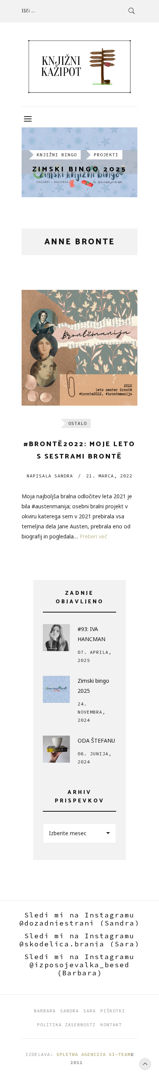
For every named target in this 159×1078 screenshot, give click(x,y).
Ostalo (77, 423)
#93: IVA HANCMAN (91, 634)
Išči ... (28, 10)
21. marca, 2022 (109, 476)
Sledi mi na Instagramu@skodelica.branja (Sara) (79, 939)
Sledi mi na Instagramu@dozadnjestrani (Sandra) (79, 918)
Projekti (106, 154)
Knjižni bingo (57, 154)
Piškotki (112, 1011)
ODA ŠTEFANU (96, 740)
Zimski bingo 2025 (79, 169)
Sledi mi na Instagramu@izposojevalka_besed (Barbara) (79, 964)
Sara (89, 1011)
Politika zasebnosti (66, 1024)
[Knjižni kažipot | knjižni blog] (79, 66)
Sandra (50, 476)
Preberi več (93, 536)
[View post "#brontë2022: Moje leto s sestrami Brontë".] (79, 348)
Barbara (45, 1011)
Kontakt (111, 1024)
